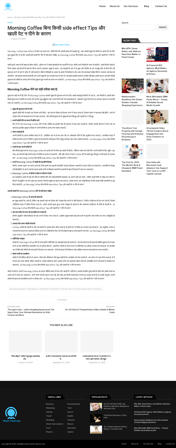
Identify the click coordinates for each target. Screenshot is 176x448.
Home (102, 6)
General (70, 420)
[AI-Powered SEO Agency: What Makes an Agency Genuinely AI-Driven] (157, 54)
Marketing (50, 408)
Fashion (49, 412)
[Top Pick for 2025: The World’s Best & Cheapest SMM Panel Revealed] (133, 151)
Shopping (50, 420)
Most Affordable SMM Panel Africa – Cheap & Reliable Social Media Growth (156, 101)
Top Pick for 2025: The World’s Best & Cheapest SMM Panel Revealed (132, 166)
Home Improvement (54, 424)
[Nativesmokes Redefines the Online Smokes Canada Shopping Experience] (133, 86)
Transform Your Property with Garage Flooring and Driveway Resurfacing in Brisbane (132, 134)
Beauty (70, 424)
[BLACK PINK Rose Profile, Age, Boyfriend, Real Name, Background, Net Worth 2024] (96, 407)
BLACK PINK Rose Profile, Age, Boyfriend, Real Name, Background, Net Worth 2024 (116, 406)
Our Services (131, 6)
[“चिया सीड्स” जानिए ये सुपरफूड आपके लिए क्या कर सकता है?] (25, 342)
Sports (70, 412)
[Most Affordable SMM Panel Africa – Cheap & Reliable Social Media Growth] (157, 86)
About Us (115, 6)
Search (125, 22)
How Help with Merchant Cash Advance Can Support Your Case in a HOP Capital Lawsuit (157, 168)
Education (71, 428)
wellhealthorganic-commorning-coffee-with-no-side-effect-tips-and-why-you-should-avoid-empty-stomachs (55, 289)
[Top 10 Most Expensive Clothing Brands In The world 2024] (96, 430)
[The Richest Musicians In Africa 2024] (96, 418)
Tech (69, 408)
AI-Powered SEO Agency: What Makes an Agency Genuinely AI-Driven (156, 69)
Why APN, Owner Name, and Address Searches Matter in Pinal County (131, 52)
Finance (49, 432)
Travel (48, 416)
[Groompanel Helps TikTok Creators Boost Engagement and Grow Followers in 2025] (157, 117)
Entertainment (73, 404)
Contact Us (161, 6)
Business (50, 404)
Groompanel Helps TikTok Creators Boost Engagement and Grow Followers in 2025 (157, 134)
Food (48, 428)
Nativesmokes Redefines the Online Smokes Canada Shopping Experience (132, 101)
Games (70, 432)
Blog (146, 6)
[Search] (174, 6)
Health (70, 416)
